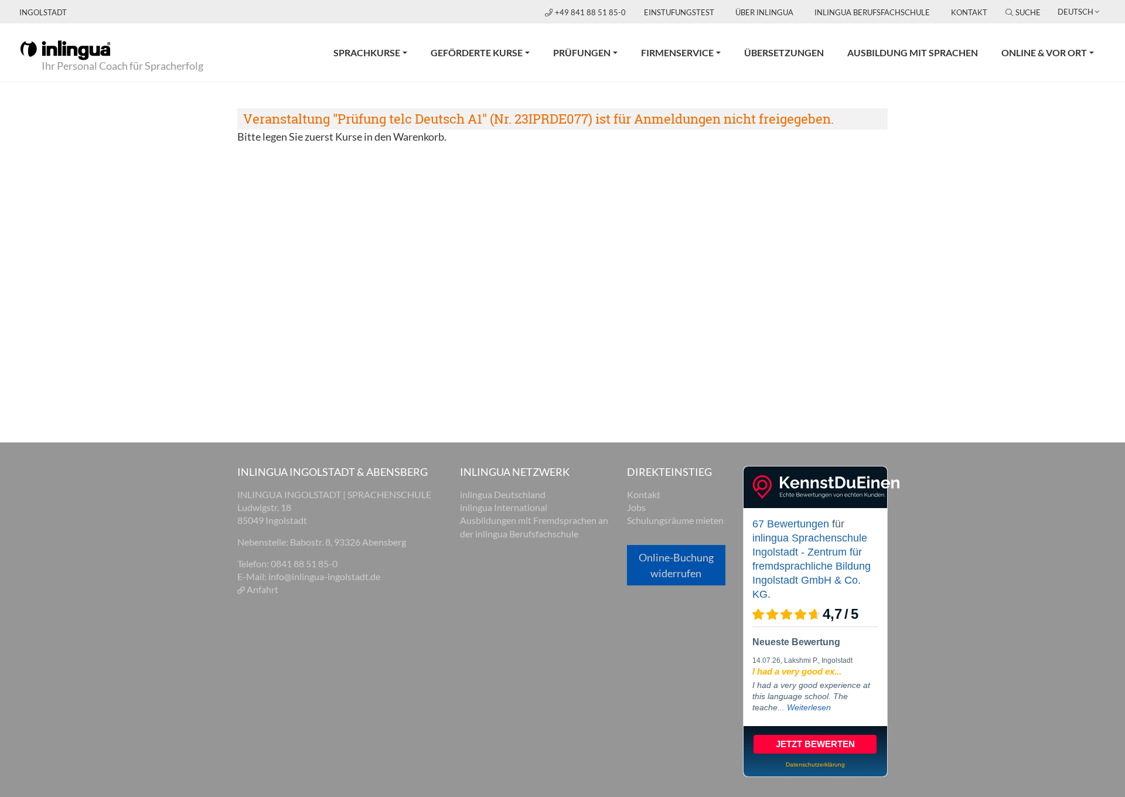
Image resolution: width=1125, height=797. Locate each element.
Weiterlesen (809, 707)
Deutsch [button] (1075, 11)
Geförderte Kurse (477, 52)
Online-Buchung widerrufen (676, 565)
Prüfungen (582, 52)
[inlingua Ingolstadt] (65, 49)
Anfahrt (262, 589)
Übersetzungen (784, 52)
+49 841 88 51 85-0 (591, 12)
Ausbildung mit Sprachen (912, 52)
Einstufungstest (679, 12)
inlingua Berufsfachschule (872, 12)
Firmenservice (677, 52)
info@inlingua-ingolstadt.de (324, 576)
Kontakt (969, 12)
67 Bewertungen (790, 524)
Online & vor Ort (1044, 52)
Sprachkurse (366, 52)
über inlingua (764, 12)
